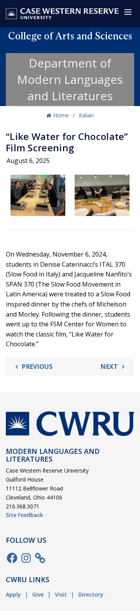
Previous (37, 366)
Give (38, 594)
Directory (90, 594)
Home (61, 115)
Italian (86, 115)
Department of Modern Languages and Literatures (70, 79)
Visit (61, 594)
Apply (13, 594)
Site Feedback (24, 515)
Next (109, 366)
